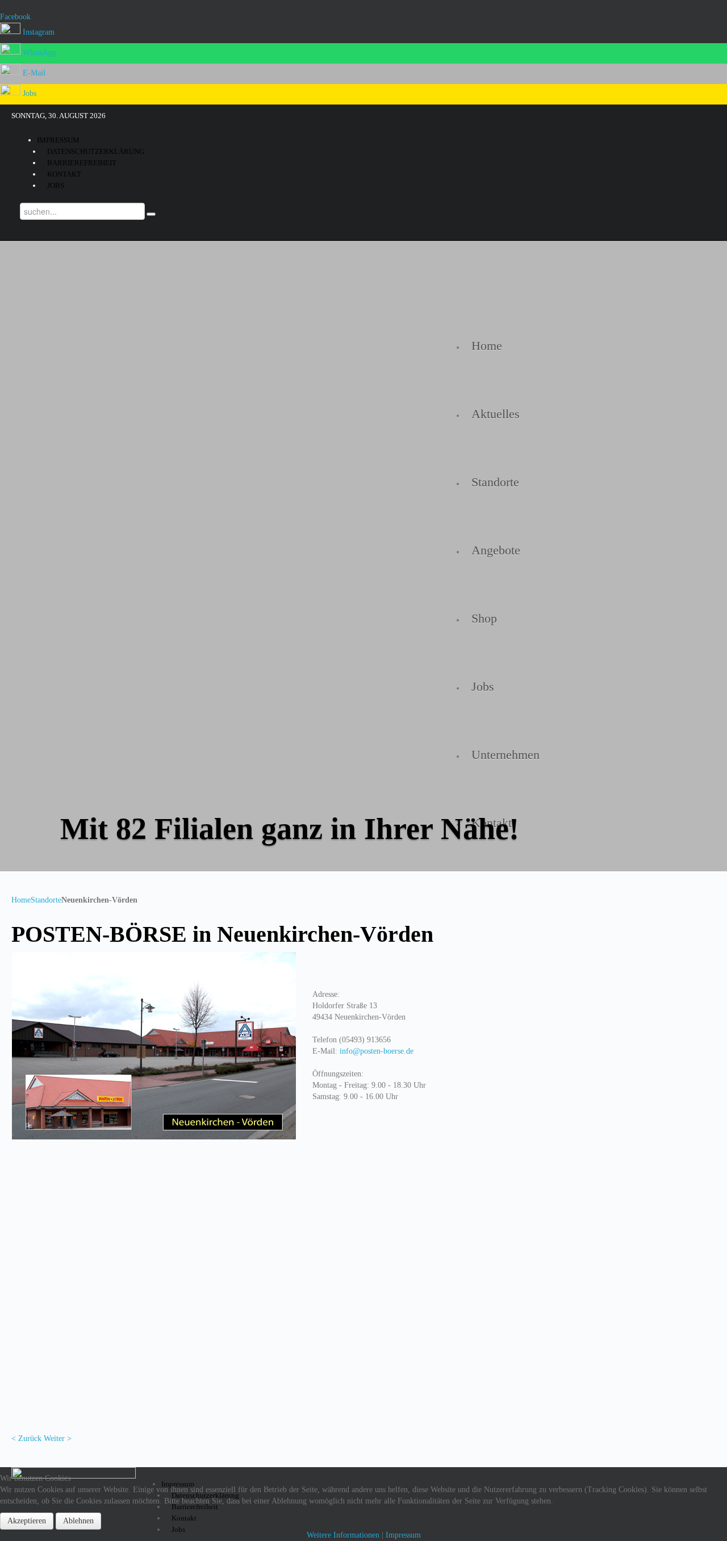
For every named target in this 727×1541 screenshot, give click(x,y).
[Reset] (151, 214)
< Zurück (26, 1438)
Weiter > (58, 1438)
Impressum (403, 1535)
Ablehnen (78, 1521)
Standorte (46, 900)
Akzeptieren (26, 1521)
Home (21, 900)
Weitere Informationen (343, 1535)
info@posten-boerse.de (376, 1051)
